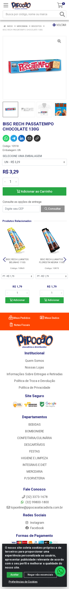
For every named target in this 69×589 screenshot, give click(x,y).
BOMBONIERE (34, 431)
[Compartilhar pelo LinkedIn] (21, 138)
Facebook (37, 528)
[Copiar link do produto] (37, 138)
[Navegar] (4, 259)
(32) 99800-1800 (37, 502)
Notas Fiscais (21, 325)
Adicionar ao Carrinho (36, 191)
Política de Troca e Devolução (34, 381)
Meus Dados (51, 318)
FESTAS (34, 451)
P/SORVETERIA (34, 478)
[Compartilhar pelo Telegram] (13, 138)
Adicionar (19, 300)
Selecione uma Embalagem (22, 156)
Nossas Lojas (34, 367)
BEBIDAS (34, 424)
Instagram (36, 522)
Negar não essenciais (40, 574)
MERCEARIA (35, 471)
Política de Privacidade (34, 387)
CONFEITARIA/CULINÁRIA (34, 438)
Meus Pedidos (21, 318)
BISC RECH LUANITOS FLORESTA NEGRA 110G (51, 261)
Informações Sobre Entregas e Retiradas (35, 374)
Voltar (61, 25)
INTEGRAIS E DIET (34, 465)
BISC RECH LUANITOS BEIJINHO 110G (17, 261)
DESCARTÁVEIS (34, 444)
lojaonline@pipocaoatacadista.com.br (37, 507)
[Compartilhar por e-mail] (29, 138)
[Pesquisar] (62, 14)
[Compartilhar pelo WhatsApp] (6, 138)
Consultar (54, 208)
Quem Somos (34, 360)
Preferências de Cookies (23, 581)
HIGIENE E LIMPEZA (34, 458)
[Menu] (6, 5)
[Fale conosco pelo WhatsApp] (60, 571)
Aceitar (14, 574)
